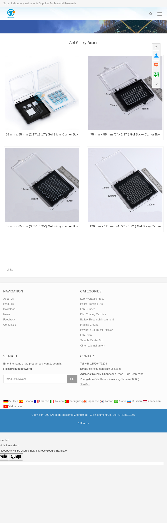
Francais (43, 401)
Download (9, 309)
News (6, 314)
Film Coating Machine (93, 314)
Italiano (59, 401)
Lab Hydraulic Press (92, 298)
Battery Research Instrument (97, 319)
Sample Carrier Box (92, 340)
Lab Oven (86, 335)
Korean (108, 401)
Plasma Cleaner (89, 324)
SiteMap (85, 384)
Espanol (28, 401)
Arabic (122, 401)
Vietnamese (15, 406)
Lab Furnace (87, 309)
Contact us (9, 324)
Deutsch (13, 401)
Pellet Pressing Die (91, 303)
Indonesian (154, 401)
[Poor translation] (16, 456)
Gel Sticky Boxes (83, 43)
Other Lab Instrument (92, 345)
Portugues (75, 401)
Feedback (9, 319)
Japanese (93, 401)
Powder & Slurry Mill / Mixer (96, 330)
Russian (136, 401)
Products (8, 303)
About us (8, 298)
